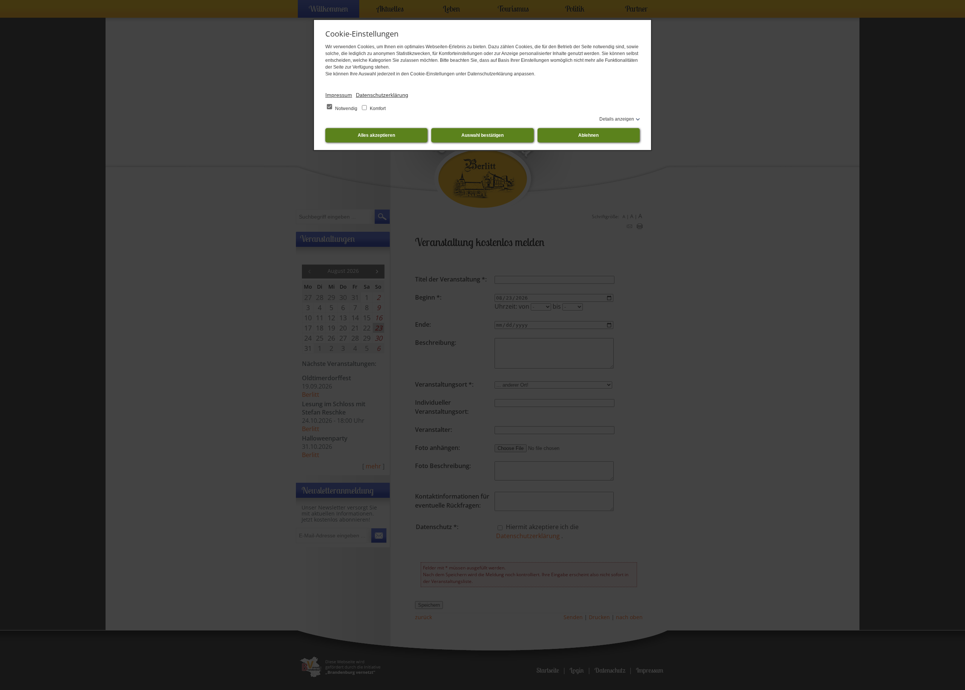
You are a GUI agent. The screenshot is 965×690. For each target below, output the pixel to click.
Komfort (377, 108)
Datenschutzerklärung (382, 95)
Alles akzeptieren (376, 135)
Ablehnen (588, 135)
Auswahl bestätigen (482, 135)
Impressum (338, 95)
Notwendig (346, 108)
